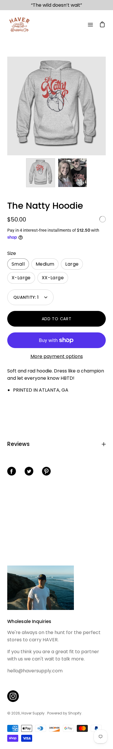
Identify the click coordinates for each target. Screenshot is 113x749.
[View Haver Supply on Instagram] (13, 696)
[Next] (106, 106)
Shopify (74, 713)
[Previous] (7, 106)
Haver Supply (33, 713)
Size (11, 253)
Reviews (18, 444)
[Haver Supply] (18, 24)
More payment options (56, 356)
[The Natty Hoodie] (40, 172)
